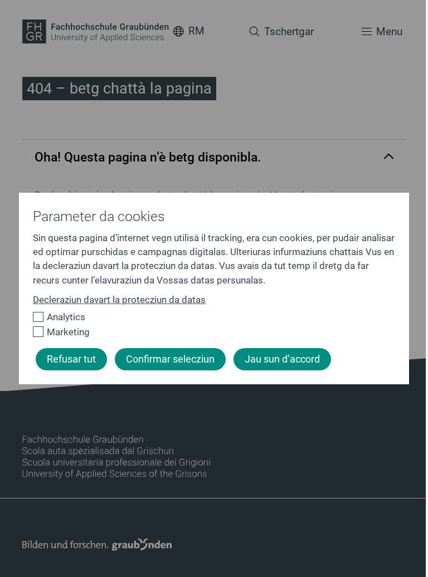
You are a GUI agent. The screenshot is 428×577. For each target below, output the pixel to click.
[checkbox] (209, 317)
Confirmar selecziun (170, 359)
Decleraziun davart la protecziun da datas (119, 299)
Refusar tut (71, 359)
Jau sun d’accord (282, 359)
